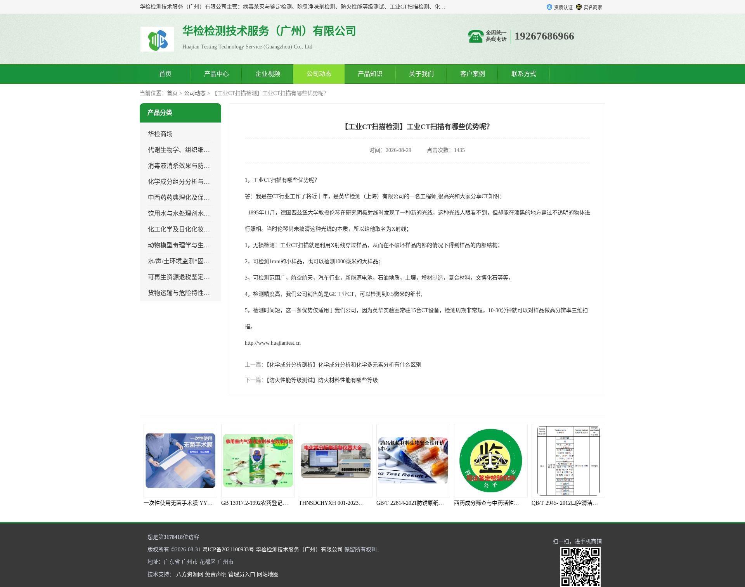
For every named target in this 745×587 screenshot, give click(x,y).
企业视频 (267, 74)
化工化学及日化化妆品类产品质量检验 (200, 229)
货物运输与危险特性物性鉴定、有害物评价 (207, 293)
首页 (165, 74)
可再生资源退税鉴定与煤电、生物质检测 (204, 277)
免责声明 (216, 574)
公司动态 (319, 74)
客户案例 (472, 74)
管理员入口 (241, 574)
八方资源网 (189, 574)
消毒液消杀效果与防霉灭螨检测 (191, 165)
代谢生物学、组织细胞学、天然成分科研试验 (210, 150)
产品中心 (216, 74)
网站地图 (268, 574)
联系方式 (523, 74)
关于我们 (421, 74)
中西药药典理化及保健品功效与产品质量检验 (210, 197)
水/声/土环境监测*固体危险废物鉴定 (197, 261)
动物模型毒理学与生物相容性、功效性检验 (207, 245)
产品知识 (370, 74)
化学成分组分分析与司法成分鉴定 (194, 181)
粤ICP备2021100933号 (228, 549)
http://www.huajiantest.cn (273, 343)
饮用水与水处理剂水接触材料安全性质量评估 (210, 213)
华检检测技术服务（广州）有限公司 (299, 549)
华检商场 (160, 134)
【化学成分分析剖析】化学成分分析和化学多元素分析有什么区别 (344, 365)
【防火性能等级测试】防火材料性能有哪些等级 (322, 380)
